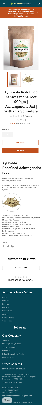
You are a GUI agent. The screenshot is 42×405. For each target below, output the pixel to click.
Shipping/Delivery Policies (11, 344)
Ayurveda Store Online (13, 403)
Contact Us (6, 351)
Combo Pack (7, 321)
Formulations (7, 311)
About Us (5, 340)
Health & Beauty (8, 317)
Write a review (21, 268)
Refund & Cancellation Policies (13, 354)
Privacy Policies (8, 357)
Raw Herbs (6, 301)
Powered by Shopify (26, 403)
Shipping (13, 123)
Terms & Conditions (9, 347)
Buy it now (20, 150)
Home (4, 297)
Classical (5, 307)
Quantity (5, 129)
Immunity (5, 314)
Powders (5, 304)
